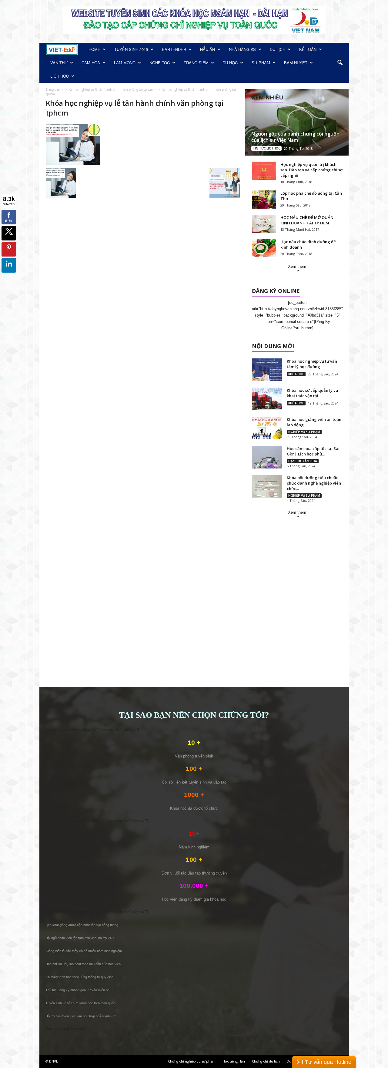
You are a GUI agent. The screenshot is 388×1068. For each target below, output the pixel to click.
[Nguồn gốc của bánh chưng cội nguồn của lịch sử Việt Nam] (297, 122)
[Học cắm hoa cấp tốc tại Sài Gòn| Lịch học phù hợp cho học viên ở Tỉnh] (267, 457)
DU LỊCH (277, 49)
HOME (94, 49)
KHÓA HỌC (296, 374)
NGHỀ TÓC (159, 62)
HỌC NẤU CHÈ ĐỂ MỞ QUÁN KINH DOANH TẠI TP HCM (306, 220)
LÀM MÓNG (124, 62)
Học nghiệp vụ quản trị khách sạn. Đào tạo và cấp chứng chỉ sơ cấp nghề (311, 170)
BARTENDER (174, 49)
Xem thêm (297, 266)
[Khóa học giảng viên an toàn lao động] (267, 428)
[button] (339, 62)
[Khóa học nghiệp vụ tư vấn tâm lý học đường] (267, 369)
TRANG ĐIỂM (196, 62)
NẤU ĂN (207, 49)
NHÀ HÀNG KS (242, 49)
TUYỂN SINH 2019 (131, 49)
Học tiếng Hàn (233, 1061)
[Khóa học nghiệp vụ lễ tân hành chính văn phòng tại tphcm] (143, 144)
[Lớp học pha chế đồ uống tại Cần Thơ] (264, 199)
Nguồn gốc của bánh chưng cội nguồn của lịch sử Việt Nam (295, 136)
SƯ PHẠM (261, 62)
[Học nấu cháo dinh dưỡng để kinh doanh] (264, 248)
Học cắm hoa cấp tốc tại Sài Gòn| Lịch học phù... (313, 451)
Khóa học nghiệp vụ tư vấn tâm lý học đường (312, 363)
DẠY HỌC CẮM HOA (302, 461)
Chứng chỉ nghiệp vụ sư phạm (192, 1061)
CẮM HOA (91, 62)
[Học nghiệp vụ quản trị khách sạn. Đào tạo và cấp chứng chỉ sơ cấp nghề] (264, 171)
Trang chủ (53, 89)
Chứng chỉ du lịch (266, 1061)
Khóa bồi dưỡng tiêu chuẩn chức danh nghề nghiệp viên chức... (314, 483)
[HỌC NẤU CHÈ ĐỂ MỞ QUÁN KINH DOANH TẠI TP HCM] (264, 224)
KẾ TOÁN (307, 49)
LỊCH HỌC (59, 76)
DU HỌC (230, 62)
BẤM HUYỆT (295, 62)
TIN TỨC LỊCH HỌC (266, 148)
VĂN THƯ (59, 62)
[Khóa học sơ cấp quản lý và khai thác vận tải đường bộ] (267, 399)
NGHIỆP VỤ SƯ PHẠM (304, 432)
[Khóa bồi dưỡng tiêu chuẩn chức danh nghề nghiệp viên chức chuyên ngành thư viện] (267, 486)
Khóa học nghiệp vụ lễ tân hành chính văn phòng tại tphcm (109, 89)
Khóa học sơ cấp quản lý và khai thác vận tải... (312, 393)
